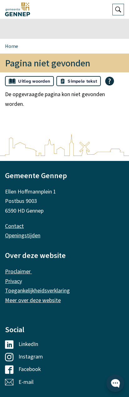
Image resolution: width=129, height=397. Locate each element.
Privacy (13, 281)
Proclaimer (18, 272)
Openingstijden (22, 236)
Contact (14, 226)
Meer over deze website (33, 300)
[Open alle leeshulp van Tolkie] (109, 81)
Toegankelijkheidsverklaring (37, 291)
